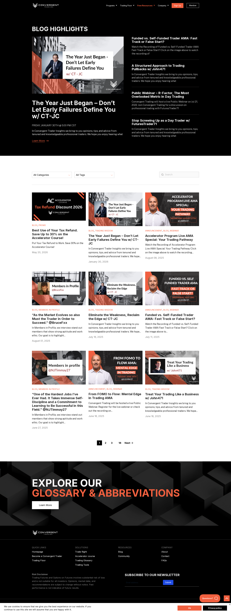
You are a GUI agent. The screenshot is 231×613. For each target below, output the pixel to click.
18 (120, 442)
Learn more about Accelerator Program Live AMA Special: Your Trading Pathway (169, 195)
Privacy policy (215, 608)
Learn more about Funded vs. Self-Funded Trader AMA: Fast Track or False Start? (168, 274)
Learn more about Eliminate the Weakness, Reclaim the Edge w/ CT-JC (112, 274)
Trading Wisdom (104, 231)
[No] (229, 604)
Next (127, 442)
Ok (189, 608)
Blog (34, 225)
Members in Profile (49, 310)
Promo (42, 225)
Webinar (174, 231)
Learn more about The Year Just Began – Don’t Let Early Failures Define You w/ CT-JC (114, 195)
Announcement (153, 231)
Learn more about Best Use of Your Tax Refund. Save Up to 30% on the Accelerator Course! (58, 195)
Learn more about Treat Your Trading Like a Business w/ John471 (169, 353)
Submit (168, 582)
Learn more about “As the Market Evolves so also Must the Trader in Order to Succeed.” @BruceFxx (56, 276)
